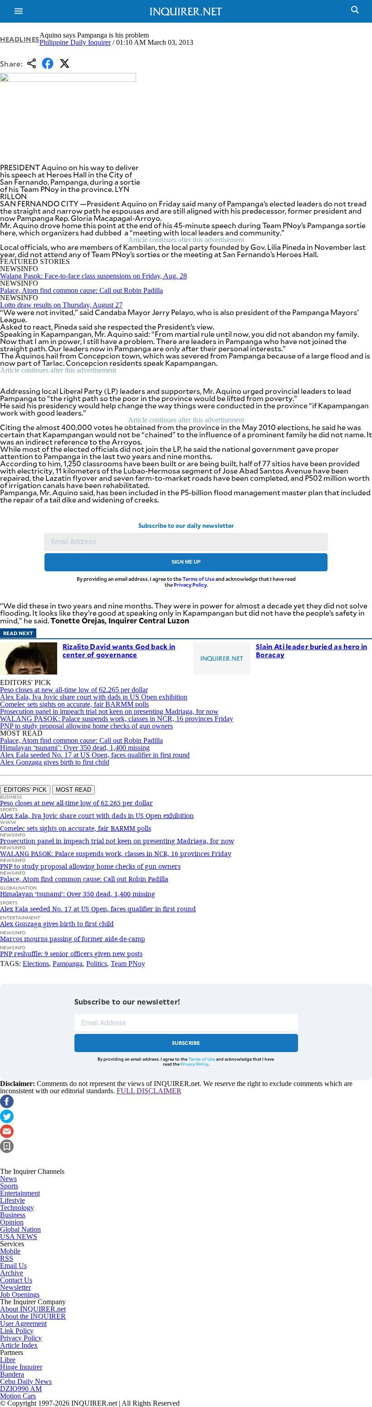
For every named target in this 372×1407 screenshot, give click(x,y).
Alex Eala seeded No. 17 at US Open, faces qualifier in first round (95, 755)
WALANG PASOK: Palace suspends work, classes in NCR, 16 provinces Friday (116, 719)
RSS (6, 1258)
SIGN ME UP (186, 562)
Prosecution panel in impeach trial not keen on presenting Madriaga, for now (109, 711)
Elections (36, 963)
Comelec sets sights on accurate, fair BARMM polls (74, 704)
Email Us (13, 1265)
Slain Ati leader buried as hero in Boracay (311, 650)
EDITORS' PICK (25, 789)
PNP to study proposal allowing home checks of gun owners (86, 726)
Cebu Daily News (26, 1381)
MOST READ (73, 789)
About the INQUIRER (33, 1316)
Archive (11, 1273)
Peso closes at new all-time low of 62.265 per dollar (74, 690)
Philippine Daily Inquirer (75, 42)
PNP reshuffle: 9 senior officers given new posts (71, 953)
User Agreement (23, 1323)
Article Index (19, 1345)
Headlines (19, 39)
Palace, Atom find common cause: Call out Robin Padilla (81, 290)
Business (12, 1215)
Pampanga (68, 963)
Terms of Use (198, 578)
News (8, 1178)
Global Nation (20, 1229)
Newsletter (15, 1287)
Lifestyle (12, 1200)
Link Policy (17, 1331)
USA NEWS (18, 1236)
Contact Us (16, 1280)
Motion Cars (18, 1396)
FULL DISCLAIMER (149, 1091)
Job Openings (19, 1294)
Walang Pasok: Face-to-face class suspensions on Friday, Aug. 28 (93, 276)
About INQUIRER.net (33, 1309)
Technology (17, 1207)
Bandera (12, 1374)
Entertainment (20, 1193)
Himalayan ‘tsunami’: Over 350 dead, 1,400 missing (75, 747)
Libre (7, 1360)
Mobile (10, 1251)
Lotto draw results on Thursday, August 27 (61, 305)
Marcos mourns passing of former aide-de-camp (72, 938)
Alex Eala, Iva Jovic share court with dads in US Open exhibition (93, 697)
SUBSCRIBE (186, 1042)
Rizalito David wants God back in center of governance (119, 650)
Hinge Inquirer (21, 1367)
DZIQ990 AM (21, 1389)
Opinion (12, 1222)
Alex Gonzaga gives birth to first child (54, 762)
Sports (9, 1186)
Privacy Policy (190, 584)
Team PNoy (128, 963)
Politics (96, 963)
